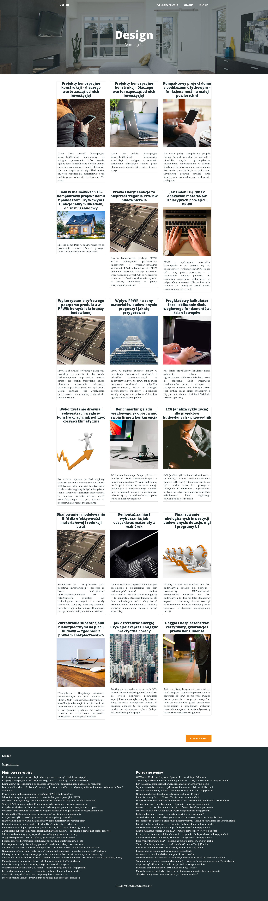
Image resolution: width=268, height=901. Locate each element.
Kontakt (204, 5)
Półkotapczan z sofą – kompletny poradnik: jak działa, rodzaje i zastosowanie (43, 844)
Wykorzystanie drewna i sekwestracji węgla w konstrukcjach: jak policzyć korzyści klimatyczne (52, 810)
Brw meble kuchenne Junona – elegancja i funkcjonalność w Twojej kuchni (41, 871)
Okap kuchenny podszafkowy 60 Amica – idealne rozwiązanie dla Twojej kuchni (44, 867)
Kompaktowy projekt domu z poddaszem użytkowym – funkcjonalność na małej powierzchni (51, 783)
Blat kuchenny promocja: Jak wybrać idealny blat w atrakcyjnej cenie (172, 783)
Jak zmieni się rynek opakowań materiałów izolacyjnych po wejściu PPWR (41, 797)
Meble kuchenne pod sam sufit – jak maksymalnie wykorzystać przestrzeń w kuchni (180, 857)
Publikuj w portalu (167, 5)
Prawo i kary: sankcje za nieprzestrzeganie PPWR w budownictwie (37, 793)
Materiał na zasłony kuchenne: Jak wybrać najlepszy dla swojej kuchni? (173, 810)
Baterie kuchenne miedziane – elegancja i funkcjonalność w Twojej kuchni (175, 824)
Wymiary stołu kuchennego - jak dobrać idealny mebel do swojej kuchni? (174, 787)
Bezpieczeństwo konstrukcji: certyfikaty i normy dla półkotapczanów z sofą (42, 840)
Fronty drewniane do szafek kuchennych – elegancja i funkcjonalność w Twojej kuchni (182, 834)
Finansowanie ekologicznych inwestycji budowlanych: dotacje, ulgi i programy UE (45, 827)
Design (64, 4)
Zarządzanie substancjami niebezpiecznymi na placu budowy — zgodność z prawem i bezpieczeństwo (56, 830)
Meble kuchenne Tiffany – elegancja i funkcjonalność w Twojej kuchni (173, 827)
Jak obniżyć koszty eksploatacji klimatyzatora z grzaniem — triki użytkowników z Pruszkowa (51, 847)
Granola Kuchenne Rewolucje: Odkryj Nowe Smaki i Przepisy (168, 793)
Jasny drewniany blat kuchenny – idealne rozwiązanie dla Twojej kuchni (174, 837)
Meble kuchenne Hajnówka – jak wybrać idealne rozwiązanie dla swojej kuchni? (178, 871)
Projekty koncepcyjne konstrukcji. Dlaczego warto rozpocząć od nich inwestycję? (46, 780)
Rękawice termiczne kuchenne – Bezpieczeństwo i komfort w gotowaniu (174, 807)
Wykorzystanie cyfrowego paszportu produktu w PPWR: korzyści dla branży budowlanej (49, 800)
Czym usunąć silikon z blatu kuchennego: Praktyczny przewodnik (170, 864)
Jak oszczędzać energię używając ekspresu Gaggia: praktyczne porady (39, 834)
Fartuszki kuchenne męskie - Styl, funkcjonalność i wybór (166, 867)
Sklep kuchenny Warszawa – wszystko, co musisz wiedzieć (167, 874)
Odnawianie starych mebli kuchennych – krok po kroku (165, 854)
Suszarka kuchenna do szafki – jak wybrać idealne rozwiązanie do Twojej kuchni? (179, 817)
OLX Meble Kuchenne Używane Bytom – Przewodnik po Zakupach (171, 777)
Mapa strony (10, 764)
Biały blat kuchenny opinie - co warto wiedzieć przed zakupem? (170, 814)
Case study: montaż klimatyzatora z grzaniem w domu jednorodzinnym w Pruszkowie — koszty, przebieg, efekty (62, 857)
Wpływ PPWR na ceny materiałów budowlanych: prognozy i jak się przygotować (44, 804)
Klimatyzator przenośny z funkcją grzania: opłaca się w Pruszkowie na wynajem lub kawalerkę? (52, 854)
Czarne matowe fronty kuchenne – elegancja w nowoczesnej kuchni (172, 804)
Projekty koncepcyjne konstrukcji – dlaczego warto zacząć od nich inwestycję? (44, 777)
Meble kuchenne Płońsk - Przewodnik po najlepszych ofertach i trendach (41, 877)
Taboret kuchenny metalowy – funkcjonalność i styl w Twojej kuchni (172, 844)
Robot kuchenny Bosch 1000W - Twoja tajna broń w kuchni (167, 797)
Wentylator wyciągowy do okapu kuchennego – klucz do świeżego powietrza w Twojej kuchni (185, 861)
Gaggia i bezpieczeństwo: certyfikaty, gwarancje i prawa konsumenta (39, 837)
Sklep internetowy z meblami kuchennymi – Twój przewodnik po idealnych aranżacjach (182, 800)
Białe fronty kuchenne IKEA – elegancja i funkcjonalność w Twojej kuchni (174, 840)
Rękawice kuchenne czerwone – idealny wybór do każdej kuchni (169, 847)
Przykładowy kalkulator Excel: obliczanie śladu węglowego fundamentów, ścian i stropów (49, 807)
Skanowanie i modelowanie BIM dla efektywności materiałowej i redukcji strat (43, 820)
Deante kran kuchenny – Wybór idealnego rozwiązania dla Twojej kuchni (174, 790)
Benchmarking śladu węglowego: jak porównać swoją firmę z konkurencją (41, 814)
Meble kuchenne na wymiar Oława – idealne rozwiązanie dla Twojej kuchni (41, 861)
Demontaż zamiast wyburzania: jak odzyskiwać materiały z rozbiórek (39, 824)
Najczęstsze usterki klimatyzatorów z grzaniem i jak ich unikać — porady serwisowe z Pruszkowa (54, 850)
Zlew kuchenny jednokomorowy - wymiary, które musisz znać (35, 874)
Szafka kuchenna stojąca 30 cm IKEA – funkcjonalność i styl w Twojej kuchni (176, 830)
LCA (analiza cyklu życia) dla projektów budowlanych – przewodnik (37, 817)
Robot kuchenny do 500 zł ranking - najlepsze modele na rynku (35, 864)
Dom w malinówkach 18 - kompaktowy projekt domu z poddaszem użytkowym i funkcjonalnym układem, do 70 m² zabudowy (62, 789)
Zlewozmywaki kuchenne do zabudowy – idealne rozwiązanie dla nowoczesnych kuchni (182, 780)
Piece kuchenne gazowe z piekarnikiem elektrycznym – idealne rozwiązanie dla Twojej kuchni (185, 820)
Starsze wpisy (199, 738)
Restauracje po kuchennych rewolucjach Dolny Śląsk (164, 850)
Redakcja (188, 5)
